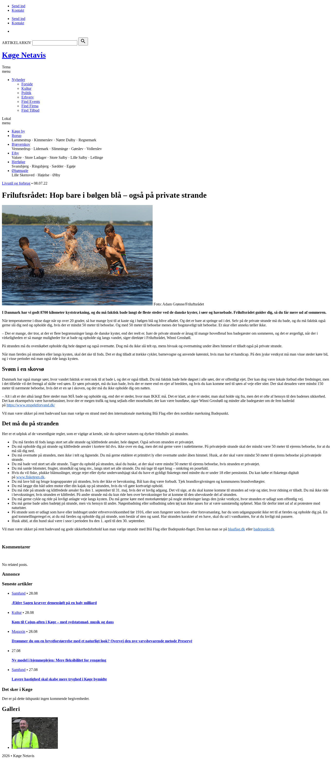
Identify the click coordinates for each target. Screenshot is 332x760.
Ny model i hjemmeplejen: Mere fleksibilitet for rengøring (59, 660)
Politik (26, 93)
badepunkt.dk (263, 529)
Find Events (30, 101)
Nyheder (18, 80)
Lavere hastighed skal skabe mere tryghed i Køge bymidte (59, 679)
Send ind (18, 6)
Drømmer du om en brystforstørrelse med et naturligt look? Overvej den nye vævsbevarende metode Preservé (102, 641)
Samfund (19, 593)
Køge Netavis (24, 55)
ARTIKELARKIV (16, 43)
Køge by (18, 131)
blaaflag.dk (236, 529)
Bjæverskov (21, 144)
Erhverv (27, 97)
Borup (16, 136)
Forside (27, 84)
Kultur (26, 88)
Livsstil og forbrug (16, 183)
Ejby (15, 153)
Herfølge (18, 162)
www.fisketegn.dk (30, 477)
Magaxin (18, 631)
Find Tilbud (30, 110)
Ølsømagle (20, 171)
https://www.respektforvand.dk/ (31, 405)
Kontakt (18, 10)
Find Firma (29, 106)
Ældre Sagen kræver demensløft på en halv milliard (54, 603)
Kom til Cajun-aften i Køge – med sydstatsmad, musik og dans (63, 622)
